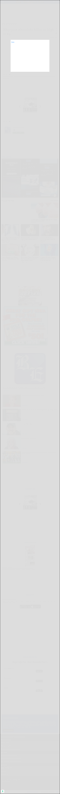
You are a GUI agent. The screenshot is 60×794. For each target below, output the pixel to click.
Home (12, 42)
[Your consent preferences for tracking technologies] (2, 791)
